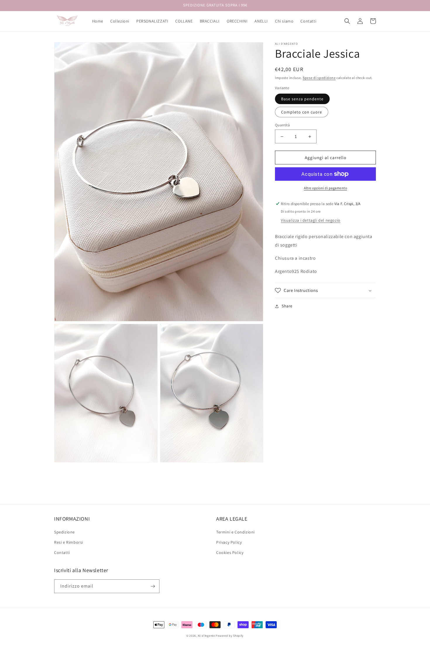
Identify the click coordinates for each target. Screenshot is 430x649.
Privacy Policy (229, 542)
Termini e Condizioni (235, 532)
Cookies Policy (229, 552)
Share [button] (287, 306)
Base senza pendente (302, 98)
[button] (347, 21)
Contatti (62, 552)
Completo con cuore (301, 112)
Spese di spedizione (319, 77)
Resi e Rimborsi (68, 542)
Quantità (282, 125)
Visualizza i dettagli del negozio (310, 220)
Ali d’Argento (206, 636)
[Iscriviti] (152, 586)
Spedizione (64, 532)
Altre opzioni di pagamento (325, 188)
